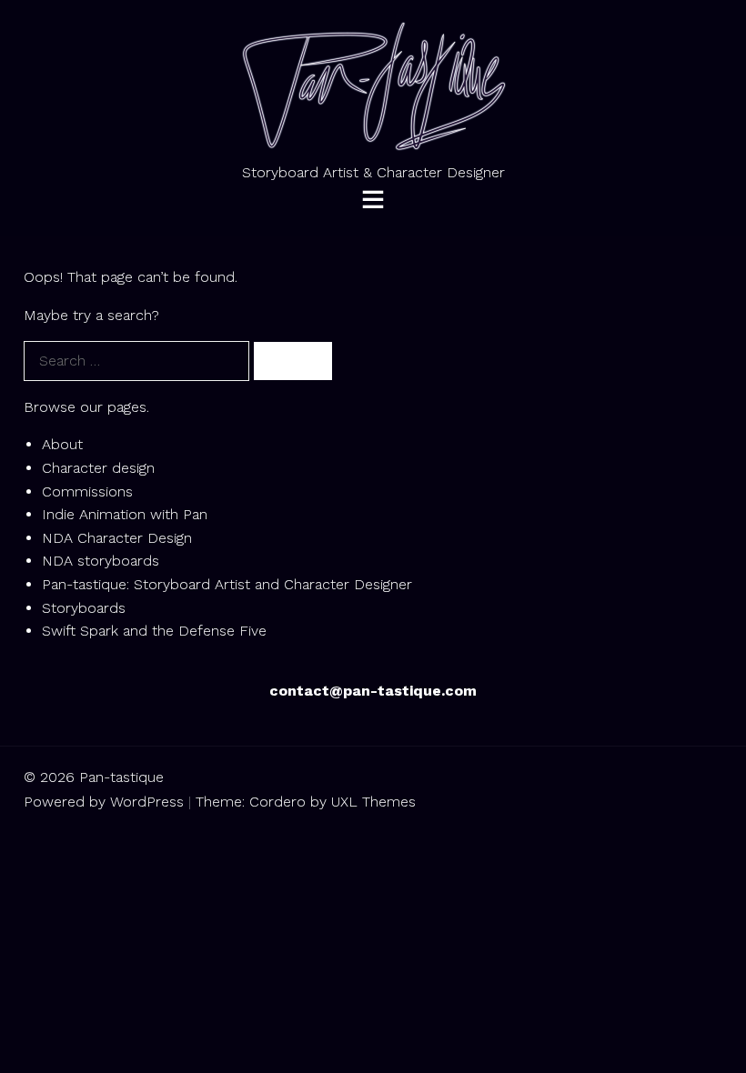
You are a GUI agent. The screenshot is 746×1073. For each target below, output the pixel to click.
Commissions (87, 491)
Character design (98, 467)
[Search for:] (139, 360)
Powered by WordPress (104, 801)
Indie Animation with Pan (124, 514)
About (62, 444)
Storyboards (84, 608)
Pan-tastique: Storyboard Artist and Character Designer (227, 584)
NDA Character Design (117, 538)
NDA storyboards (100, 560)
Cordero (277, 801)
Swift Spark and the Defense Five (154, 630)
